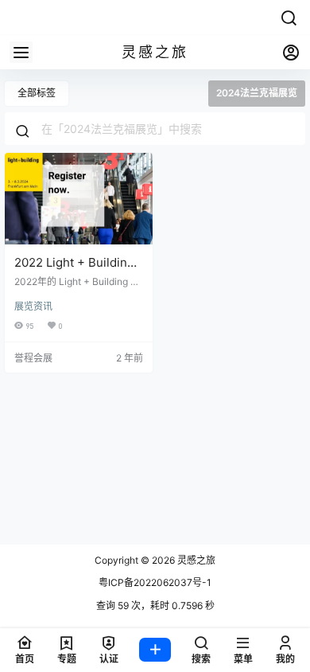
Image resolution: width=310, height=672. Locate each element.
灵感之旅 (195, 560)
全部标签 (36, 93)
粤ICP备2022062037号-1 (155, 582)
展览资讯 (33, 306)
